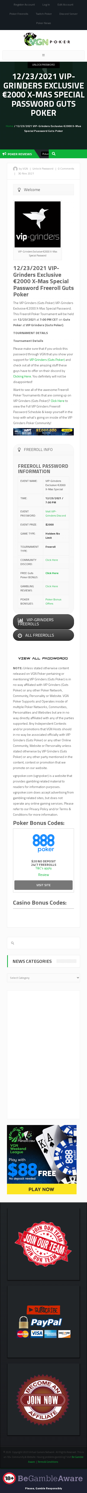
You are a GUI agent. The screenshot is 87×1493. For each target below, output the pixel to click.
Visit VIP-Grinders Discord (55, 513)
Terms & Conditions (48, 1462)
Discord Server (68, 14)
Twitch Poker (44, 14)
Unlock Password (43, 65)
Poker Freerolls (19, 14)
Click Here (57, 400)
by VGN (23, 168)
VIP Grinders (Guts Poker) (47, 359)
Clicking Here (22, 376)
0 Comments (66, 168)
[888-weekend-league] (42, 1159)
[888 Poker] (43, 842)
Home (9, 126)
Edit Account (65, 4)
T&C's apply (43, 868)
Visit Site (43, 885)
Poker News (43, 23)
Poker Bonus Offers (53, 601)
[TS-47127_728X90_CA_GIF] (43, 431)
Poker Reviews (42, 153)
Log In (46, 4)
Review (43, 874)
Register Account (24, 4)
